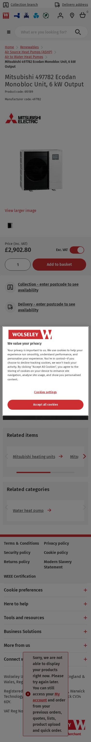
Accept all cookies (45, 404)
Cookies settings (45, 392)
